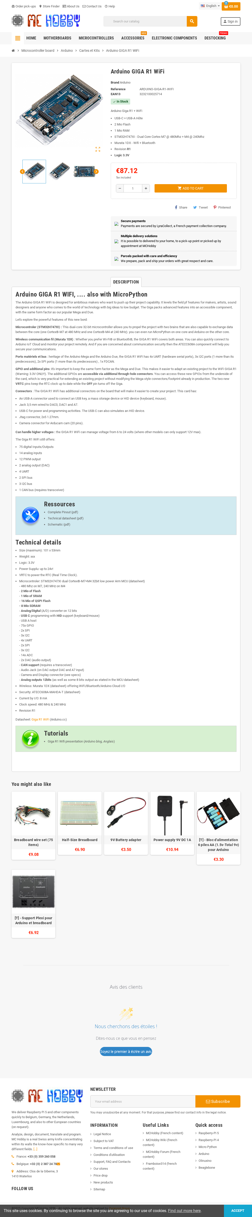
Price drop (101, 1175)
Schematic (55, 524)
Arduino (204, 1154)
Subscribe (220, 1101)
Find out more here (184, 1210)
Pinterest (224, 207)
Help (110, 6)
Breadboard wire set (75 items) (33, 842)
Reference (118, 89)
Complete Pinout (59, 512)
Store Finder (49, 6)
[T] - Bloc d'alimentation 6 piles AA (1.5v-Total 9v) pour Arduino (218, 845)
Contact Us (94, 6)
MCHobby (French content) (164, 1133)
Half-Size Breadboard (79, 840)
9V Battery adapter (125, 840)
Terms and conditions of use (113, 1148)
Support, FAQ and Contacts (112, 1162)
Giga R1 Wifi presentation (65, 741)
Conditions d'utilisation (109, 1155)
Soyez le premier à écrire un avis (126, 1051)
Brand (115, 82)
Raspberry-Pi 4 (209, 1140)
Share (183, 207)
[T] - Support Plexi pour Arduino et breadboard (33, 920)
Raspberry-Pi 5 (209, 1133)
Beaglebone (207, 1167)
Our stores (101, 1168)
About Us (72, 6)
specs (75, 675)
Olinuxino (205, 1161)
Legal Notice (102, 1134)
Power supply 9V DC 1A (172, 840)
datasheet (137, 581)
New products (103, 1182)
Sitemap (99, 1189)
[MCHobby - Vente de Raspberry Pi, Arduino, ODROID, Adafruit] (46, 21)
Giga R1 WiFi (40, 719)
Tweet (203, 207)
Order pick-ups (24, 6)
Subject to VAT (104, 1141)
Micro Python (208, 1147)
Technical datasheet (62, 518)
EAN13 (115, 94)
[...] (35, 1149)
